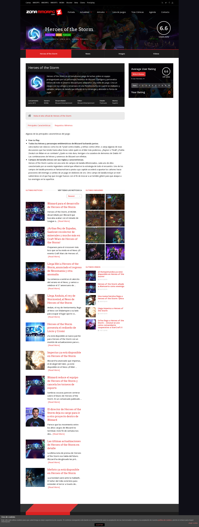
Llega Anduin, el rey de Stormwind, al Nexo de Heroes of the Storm (61, 299)
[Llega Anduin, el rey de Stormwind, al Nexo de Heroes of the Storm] (35, 312)
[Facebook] (169, 2)
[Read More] (64, 221)
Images (122, 53)
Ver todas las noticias (69, 190)
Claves (82, 2)
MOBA (61, 2)
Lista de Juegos (119, 12)
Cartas (28, 2)
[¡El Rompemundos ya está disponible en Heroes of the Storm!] (91, 280)
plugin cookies (193, 523)
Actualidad (84, 12)
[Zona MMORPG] (44, 15)
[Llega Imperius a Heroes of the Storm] (91, 316)
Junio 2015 (65, 39)
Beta (76, 2)
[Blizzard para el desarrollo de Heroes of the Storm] (35, 220)
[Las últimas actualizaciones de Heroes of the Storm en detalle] (35, 457)
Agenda (152, 12)
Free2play (91, 2)
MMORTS (54, 2)
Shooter (69, 2)
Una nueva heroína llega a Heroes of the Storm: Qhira (111, 297)
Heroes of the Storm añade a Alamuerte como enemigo (111, 285)
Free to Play (50, 35)
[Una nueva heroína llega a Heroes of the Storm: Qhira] (91, 304)
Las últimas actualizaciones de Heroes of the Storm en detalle (64, 445)
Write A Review (138, 74)
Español (84, 39)
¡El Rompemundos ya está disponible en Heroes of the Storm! (111, 274)
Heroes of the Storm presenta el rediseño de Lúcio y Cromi (61, 328)
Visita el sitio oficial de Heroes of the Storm (52, 116)
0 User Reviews (136, 79)
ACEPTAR (99, 525)
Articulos (101, 12)
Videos (156, 53)
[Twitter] (166, 2)
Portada (71, 12)
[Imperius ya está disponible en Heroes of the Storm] (35, 369)
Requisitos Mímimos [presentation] (64, 125)
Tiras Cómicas (137, 12)
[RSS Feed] (162, 2)
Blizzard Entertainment (63, 103)
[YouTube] (172, 2)
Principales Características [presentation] (39, 125)
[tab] (39, 125)
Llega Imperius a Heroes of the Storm (110, 309)
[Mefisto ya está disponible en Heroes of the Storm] (35, 486)
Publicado (66, 35)
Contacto (165, 12)
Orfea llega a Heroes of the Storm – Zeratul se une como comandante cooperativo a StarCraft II (111, 324)
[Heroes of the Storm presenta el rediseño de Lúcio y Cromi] (35, 340)
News (88, 53)
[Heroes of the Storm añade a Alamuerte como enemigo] (91, 292)
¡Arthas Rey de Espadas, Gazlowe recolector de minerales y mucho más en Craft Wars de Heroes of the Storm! (63, 235)
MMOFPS (36, 2)
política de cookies (165, 520)
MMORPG (45, 2)
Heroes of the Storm (48, 53)
